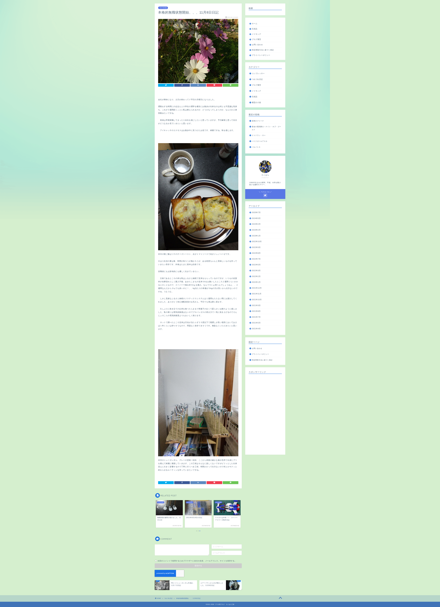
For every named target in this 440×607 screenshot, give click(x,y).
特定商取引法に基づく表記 (263, 50)
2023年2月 (256, 230)
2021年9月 (256, 305)
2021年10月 (257, 300)
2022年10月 (257, 241)
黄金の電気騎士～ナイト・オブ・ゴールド (266, 128)
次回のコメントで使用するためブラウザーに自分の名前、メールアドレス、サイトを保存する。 (197, 561)
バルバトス (256, 147)
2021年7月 (256, 317)
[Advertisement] (265, 413)
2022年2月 (256, 276)
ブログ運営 (256, 39)
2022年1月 (256, 282)
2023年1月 (256, 236)
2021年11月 (256, 294)
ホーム (254, 23)
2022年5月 (256, 265)
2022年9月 (256, 247)
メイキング (256, 34)
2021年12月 (257, 288)
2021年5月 (256, 323)
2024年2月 (256, 224)
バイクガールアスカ (259, 141)
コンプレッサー (258, 73)
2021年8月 (256, 311)
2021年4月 (256, 329)
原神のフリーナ (258, 121)
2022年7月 (256, 259)
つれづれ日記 (163, 7)
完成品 (254, 29)
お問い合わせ (257, 45)
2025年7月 (256, 212)
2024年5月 (256, 218)
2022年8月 (256, 253)
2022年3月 (256, 270)
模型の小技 (256, 102)
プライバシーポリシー (261, 55)
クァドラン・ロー (259, 135)
